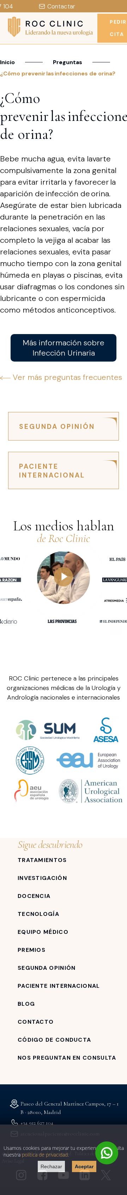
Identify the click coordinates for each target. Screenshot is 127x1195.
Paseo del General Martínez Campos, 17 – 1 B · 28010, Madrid (69, 1108)
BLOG (26, 1004)
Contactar (61, 6)
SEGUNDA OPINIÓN (57, 426)
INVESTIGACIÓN (42, 878)
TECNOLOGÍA (38, 914)
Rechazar (51, 1166)
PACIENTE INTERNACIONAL (52, 471)
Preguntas (67, 62)
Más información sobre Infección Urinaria (63, 348)
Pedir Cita (118, 28)
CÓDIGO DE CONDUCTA (54, 1039)
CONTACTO (36, 1021)
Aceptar (84, 1166)
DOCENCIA (34, 896)
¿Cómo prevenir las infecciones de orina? (58, 73)
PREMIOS (32, 950)
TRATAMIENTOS (42, 860)
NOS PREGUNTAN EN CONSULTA (67, 1057)
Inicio (7, 62)
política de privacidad (45, 1154)
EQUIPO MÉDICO (43, 932)
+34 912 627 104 (36, 1122)
